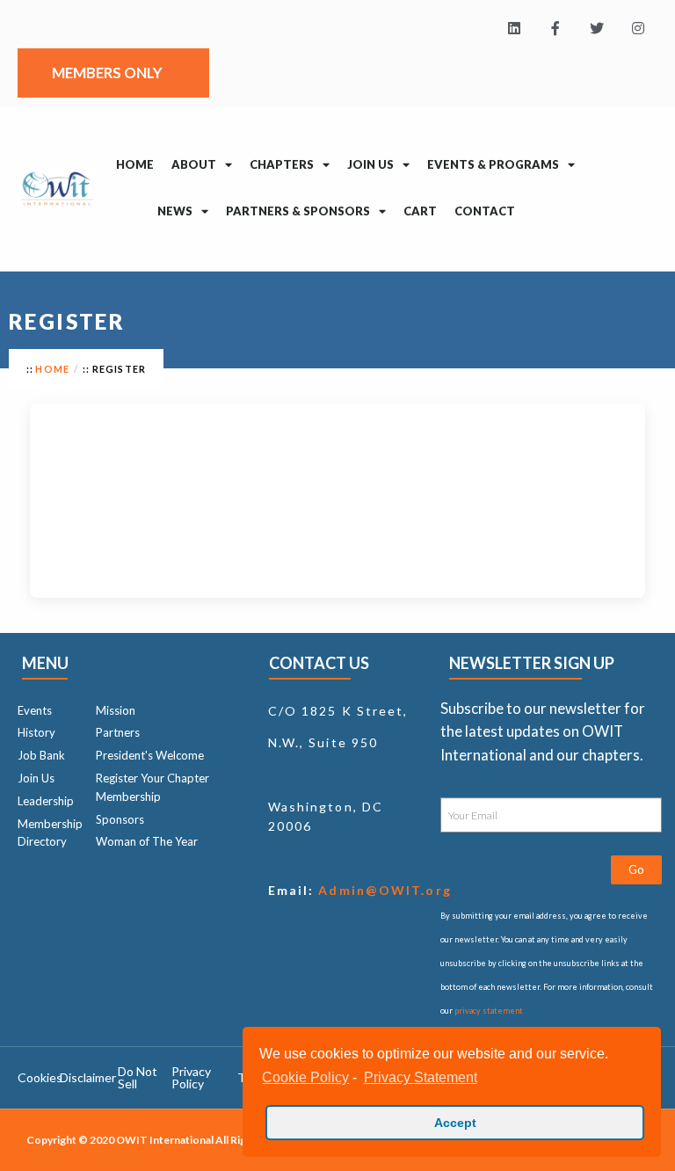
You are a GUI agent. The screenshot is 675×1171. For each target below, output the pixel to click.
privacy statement (488, 1010)
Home (135, 164)
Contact (484, 211)
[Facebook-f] (556, 28)
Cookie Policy (305, 1077)
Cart (420, 211)
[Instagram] (637, 28)
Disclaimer (88, 1077)
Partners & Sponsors (298, 211)
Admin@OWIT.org (383, 890)
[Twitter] (596, 28)
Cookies (40, 1077)
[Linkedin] (514, 28)
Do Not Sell (137, 1077)
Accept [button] (455, 1123)
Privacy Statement (420, 1077)
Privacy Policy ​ (191, 1077)
